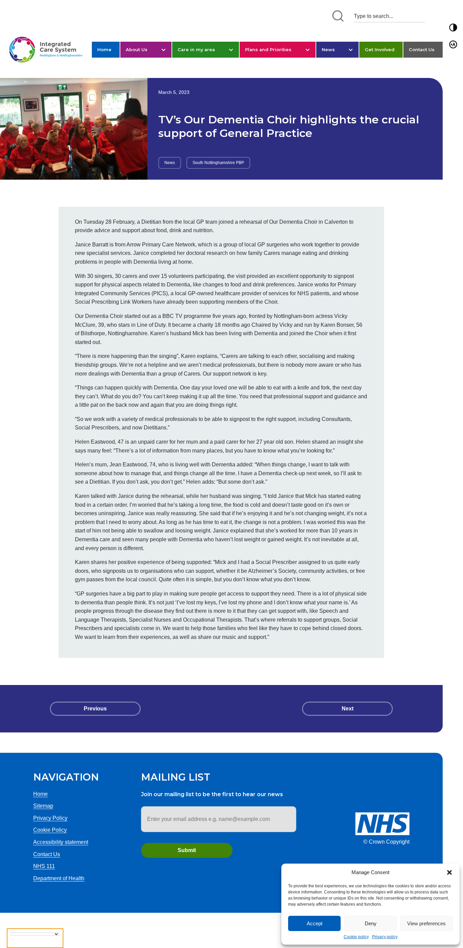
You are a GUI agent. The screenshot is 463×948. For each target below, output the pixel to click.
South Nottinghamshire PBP (218, 162)
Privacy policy (385, 936)
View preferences (426, 923)
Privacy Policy (50, 818)
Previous (95, 708)
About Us (136, 49)
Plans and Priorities (268, 49)
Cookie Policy (50, 830)
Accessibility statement (60, 842)
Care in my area (196, 49)
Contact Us (422, 49)
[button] (449, 872)
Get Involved (380, 49)
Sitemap (43, 806)
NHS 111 (44, 866)
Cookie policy (356, 936)
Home (104, 49)
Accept (314, 923)
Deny (371, 923)
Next (348, 708)
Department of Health (58, 878)
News (328, 49)
